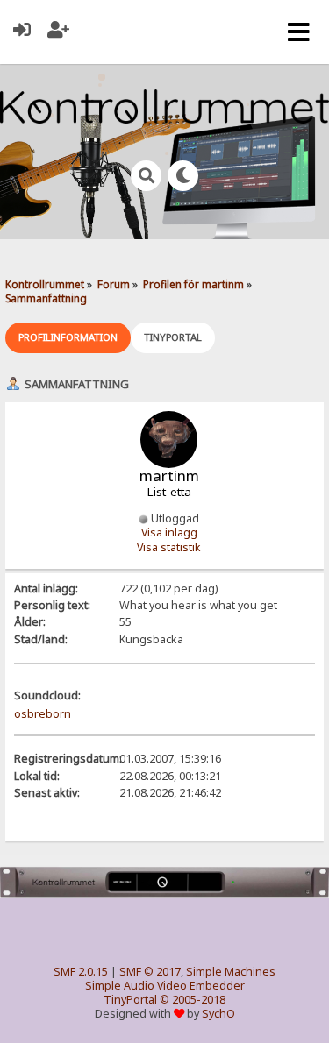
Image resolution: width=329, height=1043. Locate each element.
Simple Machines (230, 971)
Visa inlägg (169, 532)
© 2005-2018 (192, 999)
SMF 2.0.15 (81, 971)
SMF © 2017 (150, 971)
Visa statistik (169, 547)
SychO (218, 1013)
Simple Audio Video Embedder (165, 985)
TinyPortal (130, 999)
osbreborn (42, 713)
